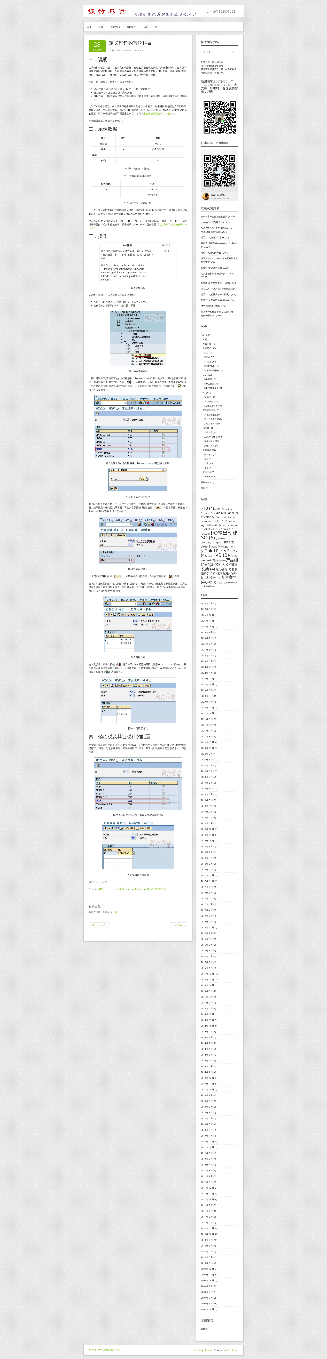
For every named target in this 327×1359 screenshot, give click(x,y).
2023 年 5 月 (207, 695)
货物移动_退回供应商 (211, 267)
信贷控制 (216, 564)
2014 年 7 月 (207, 1043)
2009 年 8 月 (207, 1291)
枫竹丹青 (115, 1350)
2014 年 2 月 (207, 1072)
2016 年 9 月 (207, 933)
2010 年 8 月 (207, 1245)
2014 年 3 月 (207, 1066)
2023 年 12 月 (207, 678)
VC (222, 554)
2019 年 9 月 (207, 782)
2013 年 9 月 (207, 1095)
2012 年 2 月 (207, 1176)
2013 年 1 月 (207, 1135)
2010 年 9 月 (207, 1239)
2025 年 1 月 (207, 661)
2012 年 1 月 (207, 1182)
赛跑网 (204, 1329)
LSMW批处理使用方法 (212, 222)
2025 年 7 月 (207, 638)
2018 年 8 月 (207, 846)
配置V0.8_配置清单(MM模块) (215, 294)
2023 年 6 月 (207, 690)
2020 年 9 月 (207, 753)
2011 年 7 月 (207, 1205)
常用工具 (207, 472)
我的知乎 (131, 26)
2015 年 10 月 (207, 985)
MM (204, 374)
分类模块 (223, 569)
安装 (206, 458)
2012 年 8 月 (207, 1153)
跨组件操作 (209, 445)
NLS (222, 529)
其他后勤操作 (210, 423)
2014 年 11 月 (207, 1020)
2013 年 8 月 (207, 1101)
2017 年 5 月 (207, 904)
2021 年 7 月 (207, 730)
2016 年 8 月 (207, 938)
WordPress (232, 1350)
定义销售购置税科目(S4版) (157, 113)
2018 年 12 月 (207, 829)
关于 (157, 26)
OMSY (229, 529)
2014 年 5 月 (207, 1054)
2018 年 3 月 (207, 857)
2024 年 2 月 (207, 667)
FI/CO (205, 352)
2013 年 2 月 (207, 1129)
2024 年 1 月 (207, 672)
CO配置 (208, 361)
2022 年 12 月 (207, 707)
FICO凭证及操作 (211, 370)
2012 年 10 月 (207, 1147)
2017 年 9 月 (207, 886)
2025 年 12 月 (207, 614)
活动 (203, 488)
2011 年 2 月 (207, 1222)
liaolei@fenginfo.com (212, 65)
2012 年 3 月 (207, 1170)
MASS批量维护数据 (210, 306)
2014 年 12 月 (207, 1014)
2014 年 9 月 (207, 1031)
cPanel (231, 513)
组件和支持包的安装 (211, 252)
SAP (203, 334)
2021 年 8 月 (207, 724)
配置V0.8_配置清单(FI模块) (214, 300)
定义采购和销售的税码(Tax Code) (217, 273)
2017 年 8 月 (207, 892)
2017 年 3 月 (207, 915)
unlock (210, 556)
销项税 (120, 888)
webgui (208, 560)
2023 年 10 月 (207, 684)
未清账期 (209, 586)
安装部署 (207, 450)
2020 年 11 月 (207, 748)
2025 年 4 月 (207, 655)
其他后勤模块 (209, 410)
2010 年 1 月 (207, 1263)
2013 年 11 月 (207, 1083)
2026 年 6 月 (207, 603)
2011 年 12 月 (207, 1187)
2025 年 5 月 (207, 649)
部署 (206, 463)
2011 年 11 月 (207, 1193)
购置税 (150, 888)
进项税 (158, 888)
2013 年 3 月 (207, 1124)
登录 (114, 912)
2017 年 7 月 (207, 898)
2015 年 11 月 (207, 979)
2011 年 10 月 (207, 1199)
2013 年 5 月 (207, 1112)
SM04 (204, 547)
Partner (205, 534)
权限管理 (208, 432)
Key (204, 525)
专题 (101, 26)
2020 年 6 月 (207, 771)
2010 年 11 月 (207, 1228)
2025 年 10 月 (207, 626)
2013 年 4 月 (207, 1118)
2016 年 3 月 (207, 962)
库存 (211, 582)
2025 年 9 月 (207, 632)
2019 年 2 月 (207, 817)
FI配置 (102, 888)
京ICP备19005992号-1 (99, 1350)
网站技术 (205, 482)
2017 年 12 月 (207, 875)
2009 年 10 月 (207, 1280)
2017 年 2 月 (207, 921)
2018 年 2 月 (207, 863)
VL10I (233, 556)
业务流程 (207, 348)
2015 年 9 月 (207, 991)
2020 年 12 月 (207, 742)
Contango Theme (203, 1350)
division (208, 517)
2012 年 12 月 (207, 1141)
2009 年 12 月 (207, 1268)
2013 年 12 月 (207, 1077)
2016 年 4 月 (207, 956)
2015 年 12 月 (207, 973)
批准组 (229, 582)
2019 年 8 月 (207, 788)
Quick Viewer (222, 538)
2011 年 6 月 (207, 1210)
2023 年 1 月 (207, 701)
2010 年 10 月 (207, 1234)
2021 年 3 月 (207, 736)
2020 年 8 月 (207, 759)
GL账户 (220, 521)
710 (207, 508)
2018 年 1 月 (207, 869)
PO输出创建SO (219, 535)
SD (204, 392)
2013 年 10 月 (207, 1089)
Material (214, 525)
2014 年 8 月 (207, 1037)
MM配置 (208, 379)
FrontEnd (207, 476)
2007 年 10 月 (207, 1309)
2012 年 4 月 (207, 1164)
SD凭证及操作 (210, 405)
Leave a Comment (133, 50)
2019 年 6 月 (207, 794)
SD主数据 (208, 401)
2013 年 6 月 (207, 1106)
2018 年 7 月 (207, 852)
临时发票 (220, 560)
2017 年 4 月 (207, 910)
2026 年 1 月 (207, 609)
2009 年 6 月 (207, 1303)
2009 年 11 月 (207, 1274)
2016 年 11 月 (207, 927)
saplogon (218, 543)
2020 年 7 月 (207, 765)
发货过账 (225, 573)
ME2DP (227, 525)
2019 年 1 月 (207, 823)
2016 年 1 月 (207, 967)
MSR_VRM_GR (211, 529)
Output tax (140, 888)
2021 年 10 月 (207, 713)
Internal (232, 521)
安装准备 (208, 454)
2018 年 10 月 (207, 840)
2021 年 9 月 (207, 719)
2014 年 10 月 (207, 1025)
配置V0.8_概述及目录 (211, 237)
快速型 (221, 582)
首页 (89, 26)
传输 (206, 467)
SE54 (229, 542)
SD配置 (207, 397)
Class (219, 513)
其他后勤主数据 (211, 419)
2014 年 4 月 (207, 1060)
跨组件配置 (209, 441)
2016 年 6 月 (207, 944)
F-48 (219, 517)
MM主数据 (209, 383)
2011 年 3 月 (207, 1216)
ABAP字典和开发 (212, 436)
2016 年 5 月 (207, 950)
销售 (164, 888)
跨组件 (206, 427)
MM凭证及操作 (211, 388)
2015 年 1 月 (207, 1008)
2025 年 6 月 (207, 643)
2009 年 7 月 (207, 1297)
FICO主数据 (209, 366)
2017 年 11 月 (207, 881)
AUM (217, 509)
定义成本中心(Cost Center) (214, 288)
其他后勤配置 (210, 414)
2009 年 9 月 (207, 1286)
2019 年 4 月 (207, 805)
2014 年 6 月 (207, 1048)
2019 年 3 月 (207, 811)
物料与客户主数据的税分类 (214, 216)
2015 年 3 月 (207, 1002)
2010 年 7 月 (207, 1251)
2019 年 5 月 (207, 800)
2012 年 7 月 (207, 1158)
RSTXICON (206, 543)
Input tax (129, 888)
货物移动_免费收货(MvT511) (215, 282)
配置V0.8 (115, 26)
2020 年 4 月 (207, 776)
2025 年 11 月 (207, 620)
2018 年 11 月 (207, 834)
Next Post (179, 925)
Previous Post (99, 925)
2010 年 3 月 (207, 1257)
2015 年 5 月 (207, 996)
